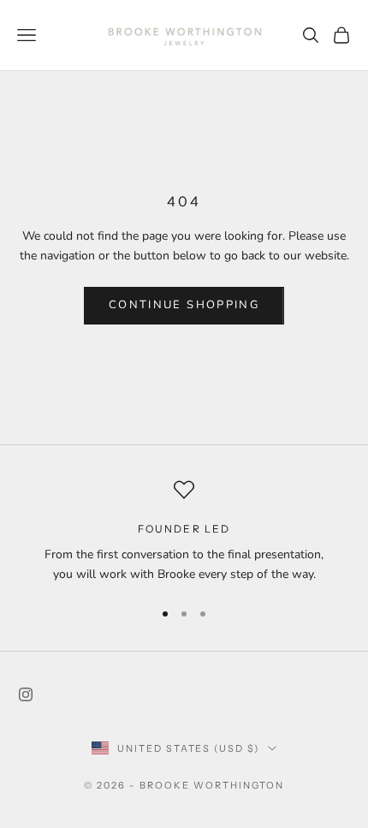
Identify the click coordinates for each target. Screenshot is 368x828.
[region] (184, 532)
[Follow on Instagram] (25, 694)
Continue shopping (184, 305)
